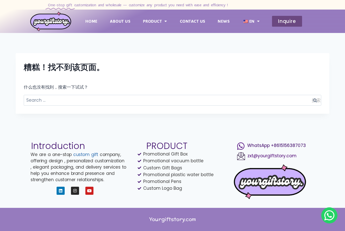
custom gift (85, 154)
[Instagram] (75, 191)
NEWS (224, 21)
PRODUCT (152, 21)
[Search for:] (172, 100)
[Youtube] (89, 191)
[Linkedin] (61, 191)
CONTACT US (192, 21)
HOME (91, 21)
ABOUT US (120, 21)
